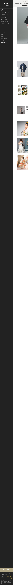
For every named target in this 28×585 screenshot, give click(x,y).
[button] (17, 68)
